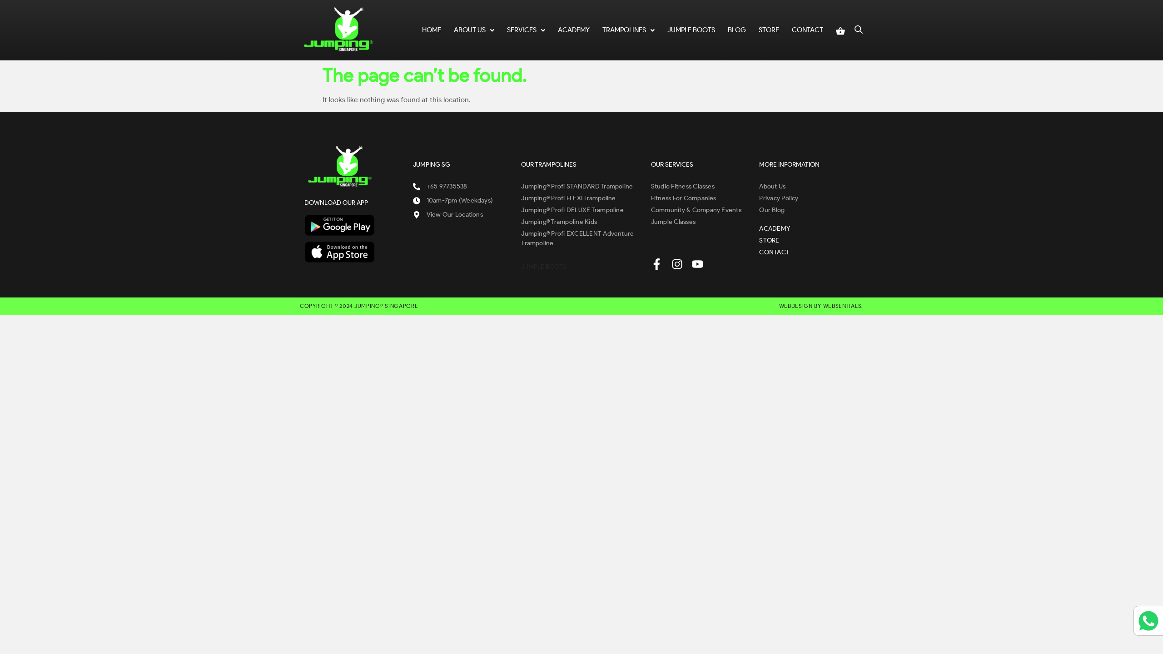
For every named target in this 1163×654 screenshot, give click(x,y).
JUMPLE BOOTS (691, 30)
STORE (769, 30)
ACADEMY (574, 30)
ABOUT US (470, 30)
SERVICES (522, 30)
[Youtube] (697, 264)
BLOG (737, 30)
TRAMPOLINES (624, 30)
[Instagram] (677, 264)
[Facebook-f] (656, 264)
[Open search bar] (858, 28)
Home (431, 30)
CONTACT (807, 30)
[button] (474, 30)
